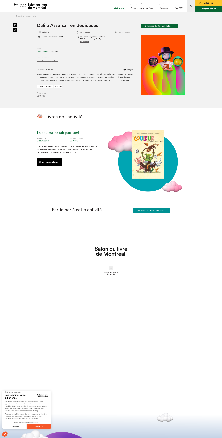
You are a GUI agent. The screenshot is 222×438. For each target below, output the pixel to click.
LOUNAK (41, 96)
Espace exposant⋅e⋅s (136, 4)
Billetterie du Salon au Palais (158, 26)
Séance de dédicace (45, 87)
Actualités (164, 8)
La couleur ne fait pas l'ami (47, 61)
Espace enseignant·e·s (157, 4)
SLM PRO (178, 8)
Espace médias (177, 4)
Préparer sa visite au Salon (142, 8)
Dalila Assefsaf (43, 141)
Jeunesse (58, 87)
